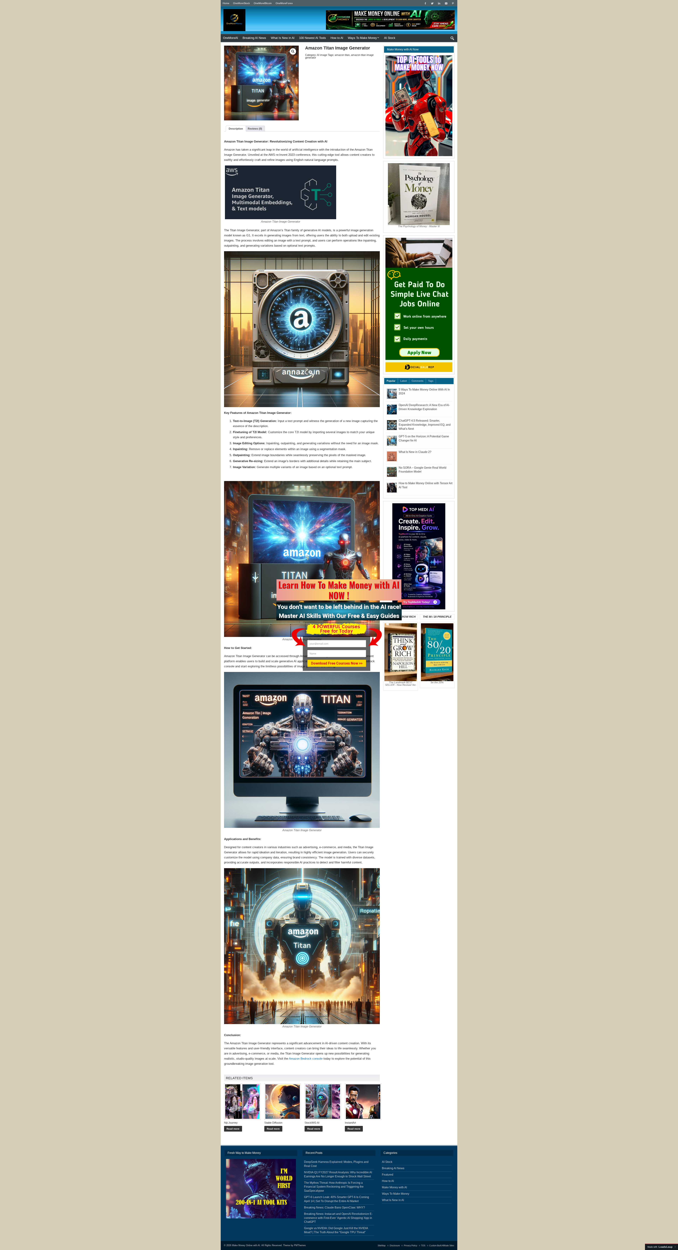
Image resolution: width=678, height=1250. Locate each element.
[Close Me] (404, 577)
